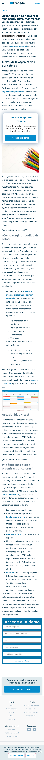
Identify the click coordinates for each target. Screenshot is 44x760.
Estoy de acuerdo (16, 756)
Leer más (30, 756)
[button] (3, 3)
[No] (40, 752)
